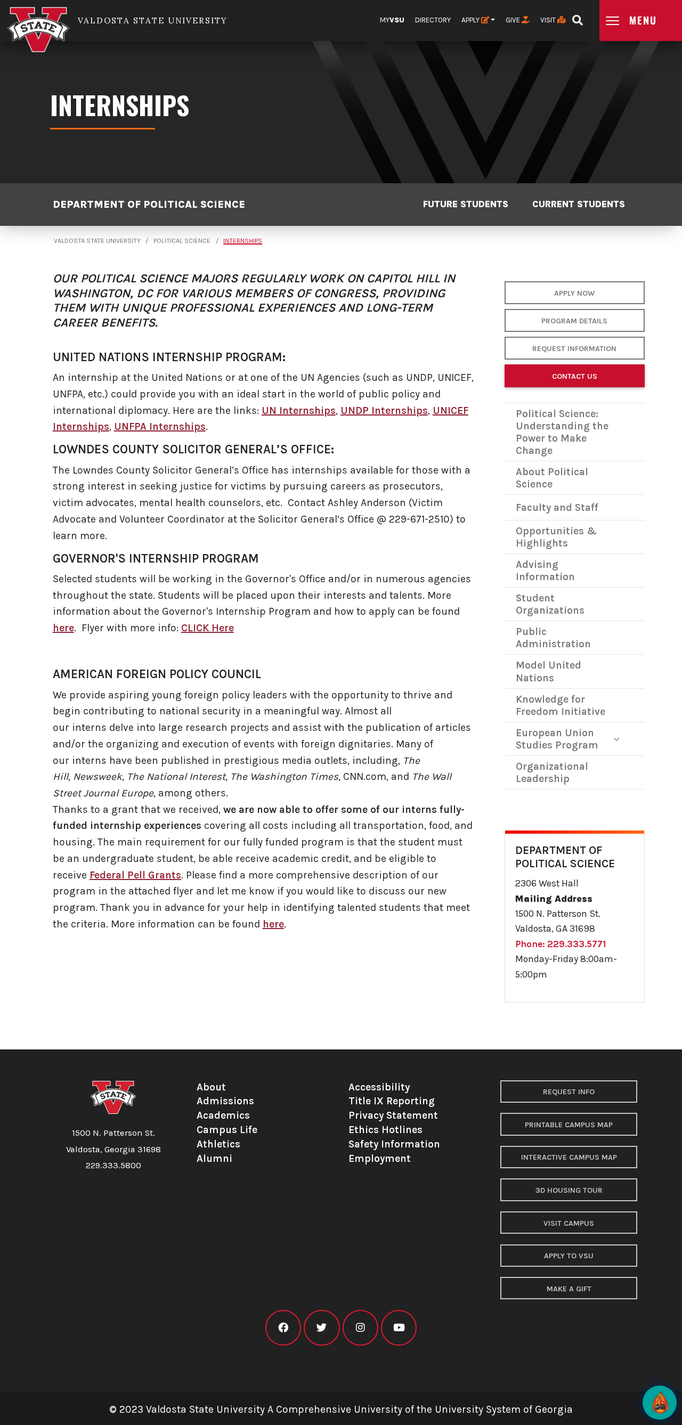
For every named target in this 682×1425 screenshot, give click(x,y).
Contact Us (574, 376)
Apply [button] (471, 20)
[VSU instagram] (360, 1328)
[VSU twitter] (321, 1328)
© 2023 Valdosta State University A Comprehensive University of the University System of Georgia (341, 1409)
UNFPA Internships (160, 426)
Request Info (569, 1091)
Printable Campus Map (569, 1124)
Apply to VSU (569, 1255)
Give (514, 20)
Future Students (465, 204)
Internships (242, 241)
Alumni (214, 1158)
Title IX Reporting (391, 1101)
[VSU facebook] (283, 1328)
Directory (433, 20)
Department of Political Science (149, 205)
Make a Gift (569, 1288)
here (63, 628)
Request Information (574, 348)
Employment (379, 1158)
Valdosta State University (97, 241)
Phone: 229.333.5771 (560, 944)
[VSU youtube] (399, 1328)
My (392, 20)
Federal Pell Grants (135, 875)
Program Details (574, 320)
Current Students (578, 204)
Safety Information (394, 1144)
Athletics (218, 1144)
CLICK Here (207, 628)
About (211, 1087)
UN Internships (299, 410)
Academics (223, 1115)
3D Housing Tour (569, 1190)
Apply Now (574, 293)
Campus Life (227, 1130)
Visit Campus (568, 1223)
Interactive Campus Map (569, 1157)
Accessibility (379, 1087)
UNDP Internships (384, 410)
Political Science (181, 241)
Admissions (225, 1101)
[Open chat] (660, 1403)
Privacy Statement (393, 1115)
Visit (548, 20)
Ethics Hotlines (385, 1130)
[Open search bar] (577, 17)
